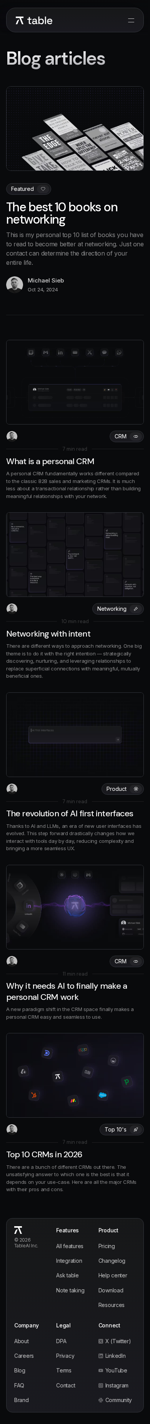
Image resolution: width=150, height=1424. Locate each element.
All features (69, 1246)
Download (110, 1290)
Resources (111, 1305)
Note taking (70, 1290)
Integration (69, 1260)
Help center (112, 1275)
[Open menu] (131, 20)
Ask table (67, 1275)
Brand (21, 1400)
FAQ (19, 1385)
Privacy (65, 1355)
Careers (24, 1355)
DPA (61, 1341)
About (21, 1341)
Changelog (111, 1260)
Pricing (106, 1246)
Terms (64, 1370)
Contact (65, 1385)
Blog (19, 1370)
